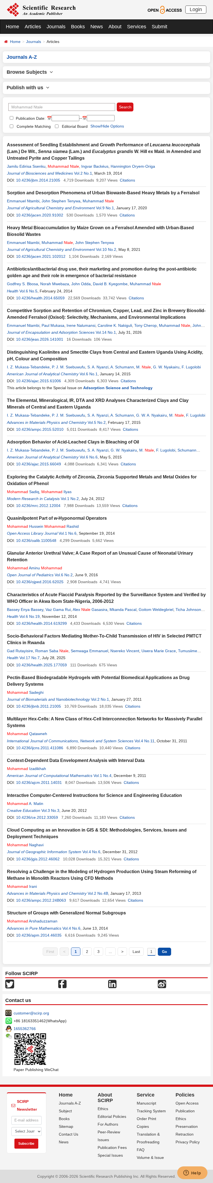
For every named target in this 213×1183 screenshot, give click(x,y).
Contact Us (68, 1134)
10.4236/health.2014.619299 (41, 623)
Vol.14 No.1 (106, 332)
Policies (185, 1095)
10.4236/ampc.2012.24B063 (41, 900)
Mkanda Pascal (123, 609)
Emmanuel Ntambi (23, 201)
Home (12, 26)
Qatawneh (27, 733)
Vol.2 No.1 (83, 173)
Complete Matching (34, 126)
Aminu (34, 568)
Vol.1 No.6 (68, 533)
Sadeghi (25, 692)
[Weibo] (162, 983)
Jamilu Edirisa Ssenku (26, 166)
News (96, 26)
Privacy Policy (188, 1142)
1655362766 (25, 1028)
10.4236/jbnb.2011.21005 (38, 706)
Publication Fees (112, 1147)
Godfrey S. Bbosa (22, 284)
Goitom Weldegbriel (156, 609)
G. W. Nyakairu (166, 367)
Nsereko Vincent (124, 651)
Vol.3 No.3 (50, 810)
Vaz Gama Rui (58, 609)
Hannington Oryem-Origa (133, 166)
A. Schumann (122, 367)
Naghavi (25, 845)
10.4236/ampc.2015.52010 (40, 429)
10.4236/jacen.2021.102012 (40, 256)
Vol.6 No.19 (29, 616)
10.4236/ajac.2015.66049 (38, 464)
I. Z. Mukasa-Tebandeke (28, 367)
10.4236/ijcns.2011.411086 (39, 748)
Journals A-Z (70, 1103)
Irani (22, 886)
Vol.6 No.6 (89, 457)
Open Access (187, 1103)
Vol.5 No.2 (97, 422)
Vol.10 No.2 (106, 249)
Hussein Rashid (43, 526)
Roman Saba (52, 651)
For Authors (108, 1124)
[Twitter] (9, 983)
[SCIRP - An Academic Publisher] (41, 9)
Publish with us (26, 87)
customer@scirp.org (31, 1013)
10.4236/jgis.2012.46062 (38, 859)
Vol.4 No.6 (91, 852)
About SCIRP (105, 1097)
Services (136, 26)
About (114, 26)
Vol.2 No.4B (98, 893)
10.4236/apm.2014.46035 (39, 935)
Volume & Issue (150, 1157)
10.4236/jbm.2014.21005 (38, 180)
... (110, 951)
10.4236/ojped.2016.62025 (40, 582)
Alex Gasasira (90, 609)
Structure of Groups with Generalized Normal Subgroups (66, 913)
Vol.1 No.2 (70, 498)
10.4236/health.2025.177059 (41, 665)
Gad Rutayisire (20, 651)
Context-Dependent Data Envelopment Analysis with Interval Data (75, 760)
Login (196, 9)
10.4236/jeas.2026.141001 (39, 339)
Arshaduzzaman (32, 921)
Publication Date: (30, 118)
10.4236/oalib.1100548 (36, 540)
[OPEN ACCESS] (164, 9)
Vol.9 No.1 (105, 208)
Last (136, 951)
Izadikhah (26, 768)
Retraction (185, 1134)
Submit (159, 26)
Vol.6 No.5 (28, 291)
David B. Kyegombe (110, 284)
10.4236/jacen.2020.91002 (39, 215)
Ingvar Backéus (94, 166)
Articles (33, 26)
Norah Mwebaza (54, 284)
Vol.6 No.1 (89, 374)
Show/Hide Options (107, 126)
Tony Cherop (145, 325)
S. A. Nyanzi (97, 367)
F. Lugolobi (191, 367)
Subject (65, 1111)
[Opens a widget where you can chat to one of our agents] (192, 1173)
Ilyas (56, 491)
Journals (56, 26)
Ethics (103, 1108)
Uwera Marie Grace (158, 651)
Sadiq (23, 491)
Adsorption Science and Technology (118, 388)
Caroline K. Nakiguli (115, 325)
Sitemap (66, 1126)
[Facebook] (62, 983)
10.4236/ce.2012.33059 (37, 817)
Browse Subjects (28, 72)
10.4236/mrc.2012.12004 (38, 505)
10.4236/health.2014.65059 (40, 298)
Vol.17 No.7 (29, 658)
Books (78, 26)
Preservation (187, 1126)
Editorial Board (75, 126)
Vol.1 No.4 (102, 775)
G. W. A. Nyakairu (151, 415)
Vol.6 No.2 (64, 575)
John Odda (81, 284)
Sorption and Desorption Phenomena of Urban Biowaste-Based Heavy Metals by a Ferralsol (103, 192)
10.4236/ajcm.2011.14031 (39, 782)
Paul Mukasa (53, 325)
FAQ (140, 1150)
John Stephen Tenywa (61, 201)
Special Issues (110, 1155)
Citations (127, 180)
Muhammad (98, 201)
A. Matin (25, 803)
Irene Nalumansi (81, 325)
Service (145, 1095)
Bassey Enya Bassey (25, 609)
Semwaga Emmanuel (89, 651)
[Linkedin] (112, 983)
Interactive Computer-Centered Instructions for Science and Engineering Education (94, 795)
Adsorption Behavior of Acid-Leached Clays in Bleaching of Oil (73, 442)
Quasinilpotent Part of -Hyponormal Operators (57, 518)
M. (143, 367)
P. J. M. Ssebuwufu (68, 367)
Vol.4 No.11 (144, 741)
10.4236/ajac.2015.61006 (38, 381)
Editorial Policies (112, 1116)
